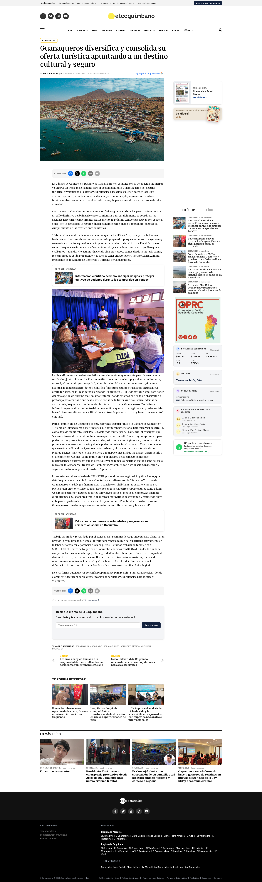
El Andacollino (183, 848)
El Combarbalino (161, 851)
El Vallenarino (203, 836)
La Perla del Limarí (125, 851)
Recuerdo (163, 30)
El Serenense (120, 848)
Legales (190, 30)
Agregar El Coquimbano (148, 73)
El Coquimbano (136, 848)
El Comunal (106, 848)
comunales (83, 646)
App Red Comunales (147, 3)
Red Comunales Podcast (123, 3)
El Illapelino (189, 851)
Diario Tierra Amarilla (174, 836)
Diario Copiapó (155, 836)
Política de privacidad (131, 878)
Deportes (120, 30)
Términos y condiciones (153, 878)
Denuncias (206, 878)
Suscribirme (151, 625)
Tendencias (149, 30)
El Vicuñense (152, 848)
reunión (146, 646)
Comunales (82, 30)
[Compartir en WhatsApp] (83, 173)
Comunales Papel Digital (69, 3)
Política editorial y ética (109, 878)
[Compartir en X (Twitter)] (77, 173)
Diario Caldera (138, 836)
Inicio (70, 30)
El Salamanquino (205, 851)
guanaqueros (112, 646)
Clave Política (90, 3)
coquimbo (96, 646)
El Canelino (176, 851)
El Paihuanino (167, 848)
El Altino (191, 836)
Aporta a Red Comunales (208, 3)
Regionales (134, 30)
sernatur (58, 649)
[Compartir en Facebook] (70, 173)
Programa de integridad (177, 878)
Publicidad (194, 878)
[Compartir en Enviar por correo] (90, 173)
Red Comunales (48, 3)
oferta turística (131, 646)
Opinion (176, 30)
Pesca (94, 30)
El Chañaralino (123, 836)
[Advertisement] (197, 142)
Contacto (218, 878)
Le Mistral (104, 3)
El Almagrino (107, 836)
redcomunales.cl (48, 831)
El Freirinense (120, 839)
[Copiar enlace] (97, 173)
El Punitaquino (144, 851)
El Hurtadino (198, 848)
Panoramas (107, 30)
